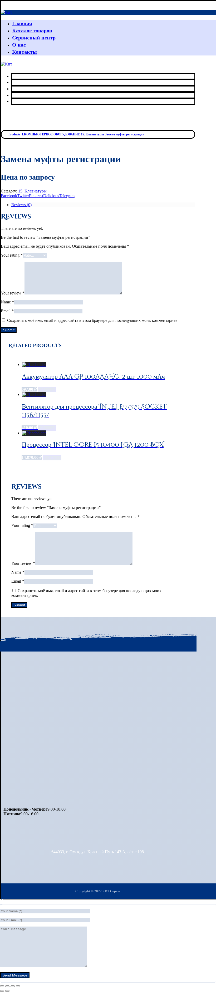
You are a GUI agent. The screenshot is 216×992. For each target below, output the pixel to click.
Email (7, 311)
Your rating (12, 255)
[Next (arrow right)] (7, 991)
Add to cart (46, 389)
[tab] (103, 204)
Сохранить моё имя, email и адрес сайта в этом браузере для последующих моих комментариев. (93, 320)
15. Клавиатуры (32, 191)
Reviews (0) (21, 204)
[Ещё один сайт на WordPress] (6, 12)
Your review (12, 293)
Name (7, 302)
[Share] (7, 986)
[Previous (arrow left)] (2, 991)
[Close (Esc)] (2, 986)
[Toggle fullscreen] (13, 986)
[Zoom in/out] (18, 986)
